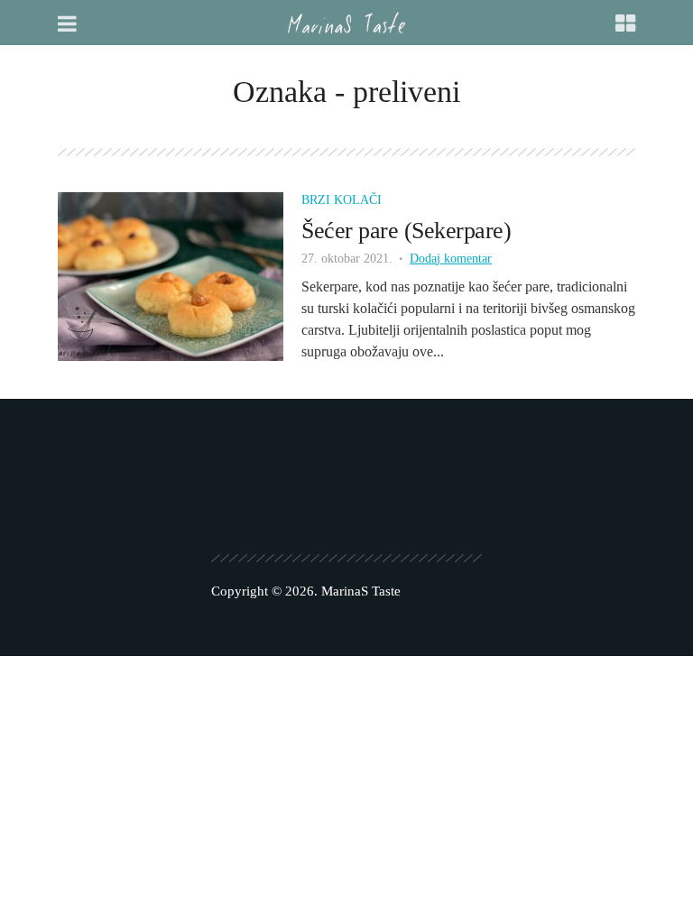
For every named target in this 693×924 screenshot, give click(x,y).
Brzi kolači (341, 200)
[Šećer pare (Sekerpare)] (170, 274)
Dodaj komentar (451, 258)
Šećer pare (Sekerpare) (406, 230)
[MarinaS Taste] (346, 23)
